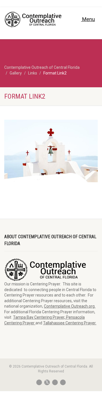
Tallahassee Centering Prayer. (69, 323)
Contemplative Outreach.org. (69, 306)
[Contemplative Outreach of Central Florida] (34, 19)
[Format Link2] (51, 151)
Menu (88, 19)
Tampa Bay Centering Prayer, (39, 317)
